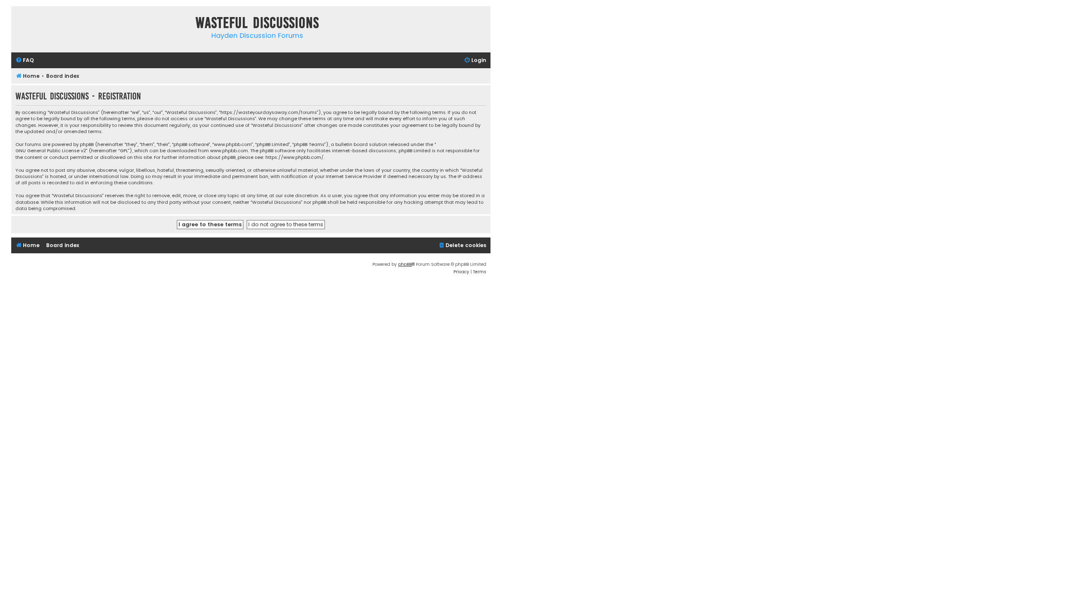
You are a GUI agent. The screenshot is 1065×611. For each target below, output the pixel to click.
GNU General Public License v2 (50, 151)
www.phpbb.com (229, 151)
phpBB (405, 264)
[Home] (19, 24)
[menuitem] (24, 60)
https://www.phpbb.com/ (294, 157)
